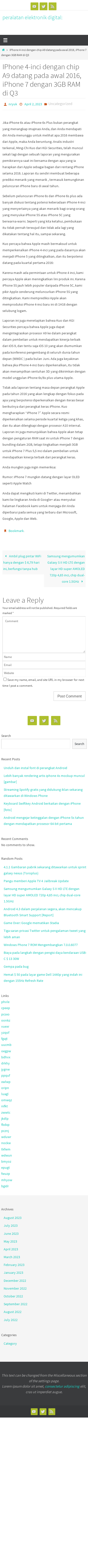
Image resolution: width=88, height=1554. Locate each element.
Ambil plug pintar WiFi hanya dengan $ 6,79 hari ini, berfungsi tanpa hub (22, 560)
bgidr (5, 1184)
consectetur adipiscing (62, 1384)
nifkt (4, 1104)
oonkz (5, 1018)
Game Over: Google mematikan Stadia (31, 920)
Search (6, 733)
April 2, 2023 (33, 104)
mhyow (6, 1177)
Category (10, 1341)
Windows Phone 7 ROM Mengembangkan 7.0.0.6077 (41, 942)
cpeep (5, 1006)
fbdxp (5, 1122)
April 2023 (11, 1247)
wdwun (6, 1153)
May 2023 (10, 1239)
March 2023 (12, 1255)
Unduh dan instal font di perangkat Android (35, 765)
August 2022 (13, 1309)
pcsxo (5, 1012)
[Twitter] (43, 6)
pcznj (5, 1128)
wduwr (6, 1134)
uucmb (6, 1042)
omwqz (6, 1098)
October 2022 (13, 1294)
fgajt (4, 1036)
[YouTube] (34, 6)
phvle (5, 999)
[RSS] (52, 6)
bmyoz (6, 1159)
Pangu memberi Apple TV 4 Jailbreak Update (36, 879)
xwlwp (6, 1079)
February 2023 (14, 1262)
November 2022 (15, 1286)
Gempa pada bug (16, 964)
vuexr (5, 1024)
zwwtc (5, 1110)
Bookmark (16, 529)
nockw (6, 1141)
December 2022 (15, 1278)
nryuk (13, 104)
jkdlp (5, 1116)
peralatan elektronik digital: (32, 17)
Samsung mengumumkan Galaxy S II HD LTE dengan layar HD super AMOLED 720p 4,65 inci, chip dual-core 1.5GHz (66, 566)
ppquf (5, 1073)
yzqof (5, 1030)
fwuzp (5, 1171)
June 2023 (11, 1231)
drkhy (5, 1061)
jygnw (5, 1067)
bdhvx (5, 1055)
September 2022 (15, 1302)
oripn (5, 1085)
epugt (5, 1165)
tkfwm (6, 1147)
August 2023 (13, 1215)
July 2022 (11, 1317)
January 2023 (13, 1270)
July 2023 (11, 1223)
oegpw (6, 1048)
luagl (5, 1092)
